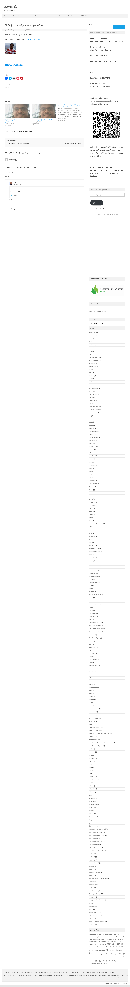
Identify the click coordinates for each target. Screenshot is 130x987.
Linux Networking (94, 570)
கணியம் (10, 7)
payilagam (92, 644)
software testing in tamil (96, 950)
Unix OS (91, 761)
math (90, 585)
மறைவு (91, 903)
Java (90, 533)
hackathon (92, 502)
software (91, 715)
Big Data (91, 375)
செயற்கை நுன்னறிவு (94, 872)
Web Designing (93, 779)
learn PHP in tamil (93, 944)
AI (89, 341)
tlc (90, 953)
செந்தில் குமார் (93, 869)
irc (90, 530)
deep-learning (93, 939)
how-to (91, 508)
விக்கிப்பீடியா (92, 918)
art (90, 354)
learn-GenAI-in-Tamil (94, 551)
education (92, 453)
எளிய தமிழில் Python (94, 844)
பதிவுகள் (52, 15)
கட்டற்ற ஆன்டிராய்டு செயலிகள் (97, 850)
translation (92, 758)
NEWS (91, 619)
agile (90, 338)
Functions (92, 486)
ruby (90, 678)
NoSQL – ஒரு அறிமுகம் (13, 65)
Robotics (91, 671)
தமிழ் (98, 960)
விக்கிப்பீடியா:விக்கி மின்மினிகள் (97, 921)
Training (91, 755)
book (90, 378)
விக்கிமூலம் (92, 924)
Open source (117, 944)
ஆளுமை (91, 819)
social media (92, 712)
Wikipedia (95, 954)
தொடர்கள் (92, 963)
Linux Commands (94, 567)
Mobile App (92, 601)
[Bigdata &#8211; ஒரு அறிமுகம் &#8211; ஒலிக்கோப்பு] (44, 111)
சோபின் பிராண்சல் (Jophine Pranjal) (98, 878)
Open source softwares (95, 631)
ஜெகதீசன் (92, 881)
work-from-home (94, 804)
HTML (91, 511)
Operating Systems (94, 641)
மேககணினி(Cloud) (94, 912)
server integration (94, 708)
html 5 (91, 514)
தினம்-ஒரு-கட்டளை (108, 960)
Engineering (92, 465)
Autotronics (92, 366)
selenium (91, 699)
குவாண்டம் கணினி (94, 863)
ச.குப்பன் (91, 866)
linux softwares (93, 576)
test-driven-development (96, 746)
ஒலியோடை (60, 15)
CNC (90, 403)
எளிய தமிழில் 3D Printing (95, 832)
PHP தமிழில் (92, 653)
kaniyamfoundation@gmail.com (102, 101)
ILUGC (90, 520)
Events (91, 471)
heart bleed (92, 505)
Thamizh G (119, 950)
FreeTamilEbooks (94, 483)
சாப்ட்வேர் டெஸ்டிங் (110, 957)
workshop (92, 807)
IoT (90, 527)
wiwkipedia (92, 798)
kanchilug (91, 545)
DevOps (91, 434)
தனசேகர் (91, 887)
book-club (92, 382)
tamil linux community (95, 727)
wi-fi (90, 782)
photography (92, 647)
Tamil (90, 724)
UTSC (90, 764)
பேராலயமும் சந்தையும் (94, 893)
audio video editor (94, 360)
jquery (91, 542)
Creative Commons (94, 409)
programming (93, 659)
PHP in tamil (92, 946)
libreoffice (92, 557)
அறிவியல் (91, 813)
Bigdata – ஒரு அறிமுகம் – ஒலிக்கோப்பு (42, 120)
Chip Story (92, 400)
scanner (91, 681)
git (90, 496)
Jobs (90, 539)
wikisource (92, 792)
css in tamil (92, 419)
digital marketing (93, 437)
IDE (90, 517)
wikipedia (91, 789)
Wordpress (101, 954)
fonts (90, 477)
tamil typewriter (93, 739)
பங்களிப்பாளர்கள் (93, 890)
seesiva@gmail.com (32, 39)
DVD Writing (92, 446)
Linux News (92, 573)
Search (119, 27)
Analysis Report (93, 345)
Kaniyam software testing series (114, 941)
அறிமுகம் (6, 15)
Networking (92, 616)
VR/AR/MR (92, 776)
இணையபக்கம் (93, 823)
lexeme (91, 554)
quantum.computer (94, 665)
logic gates (103, 944)
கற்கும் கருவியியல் (93, 860)
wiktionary (92, 795)
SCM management (94, 687)
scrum (91, 693)
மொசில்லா (105, 963)
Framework (92, 480)
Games (91, 490)
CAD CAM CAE (93, 394)
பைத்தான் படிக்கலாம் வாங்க (96, 900)
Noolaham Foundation (95, 625)
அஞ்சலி (91, 810)
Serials (91, 702)
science (91, 684)
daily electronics (119, 937)
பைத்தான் (91, 897)
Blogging (97, 937)
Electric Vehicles (93, 456)
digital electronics (103, 939)
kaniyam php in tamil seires (98, 941)
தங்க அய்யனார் (93, 884)
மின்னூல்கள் (29, 15)
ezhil (90, 474)
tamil (30, 131)
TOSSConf (92, 752)
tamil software (93, 736)
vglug (90, 767)
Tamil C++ (112, 950)
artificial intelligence (94, 357)
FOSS (121, 939)
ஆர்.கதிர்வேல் (92, 816)
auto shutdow (93, 363)
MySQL (91, 610)
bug (90, 385)
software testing (93, 718)
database (91, 428)
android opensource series (102, 934)
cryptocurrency (93, 412)
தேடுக (91, 24)
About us (84, 15)
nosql (20, 131)
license (91, 560)
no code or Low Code (95, 622)
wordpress (92, 801)
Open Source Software (95, 628)
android (91, 348)
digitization (92, 440)
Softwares (92, 721)
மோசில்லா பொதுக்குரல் (95, 915)
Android (91, 934)
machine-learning (94, 582)
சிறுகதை (117, 957)
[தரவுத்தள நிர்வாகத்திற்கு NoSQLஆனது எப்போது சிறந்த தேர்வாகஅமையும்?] (71, 112)
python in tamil (115, 946)
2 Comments (81, 30)
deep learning (93, 431)
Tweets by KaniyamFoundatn (97, 311)
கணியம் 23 (92, 857)
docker (91, 443)
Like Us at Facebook (96, 304)
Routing (91, 675)
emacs (91, 462)
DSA (109, 939)
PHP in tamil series (100, 946)
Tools (90, 749)
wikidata (91, 786)
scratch (91, 690)
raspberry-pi (92, 668)
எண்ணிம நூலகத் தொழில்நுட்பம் (97, 829)
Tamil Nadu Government (96, 730)
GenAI (90, 493)
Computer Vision (93, 406)
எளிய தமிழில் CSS (93, 838)
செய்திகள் (92, 875)
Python (91, 662)
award (91, 369)
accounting (92, 335)
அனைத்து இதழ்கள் (17, 15)
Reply (6, 176)
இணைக (96, 203)
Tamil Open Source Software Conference (100, 733)
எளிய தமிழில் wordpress (112, 954)
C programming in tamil (106, 937)
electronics (115, 939)
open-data (92, 634)
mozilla (91, 607)
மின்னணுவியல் (93, 906)
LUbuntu (91, 579)
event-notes (92, 468)
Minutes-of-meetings (95, 594)
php (90, 650)
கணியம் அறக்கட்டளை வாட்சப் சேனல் (107, 214)
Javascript (92, 536)
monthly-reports (93, 604)
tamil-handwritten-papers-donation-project (101, 742)
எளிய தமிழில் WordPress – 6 (73, 143)
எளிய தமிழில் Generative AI (96, 841)
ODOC (108, 944)
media (91, 588)
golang (91, 499)
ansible (91, 351)
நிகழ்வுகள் (37, 15)
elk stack (91, 459)
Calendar (91, 397)
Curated (91, 422)
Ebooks (91, 449)
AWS (90, 372)
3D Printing (92, 332)
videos (91, 770)
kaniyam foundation (94, 548)
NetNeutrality (93, 613)
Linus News (92, 564)
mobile (91, 597)
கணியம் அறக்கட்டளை (72, 15)
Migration (92, 591)
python (107, 946)
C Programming (93, 388)
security (91, 696)
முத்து (90, 909)
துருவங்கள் (118, 960)
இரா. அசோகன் (93, 826)
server (91, 705)
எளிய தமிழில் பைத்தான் (95, 847)
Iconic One (106, 983)
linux (99, 944)
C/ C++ (91, 391)
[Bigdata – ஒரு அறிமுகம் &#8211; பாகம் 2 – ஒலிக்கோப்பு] (17, 111)
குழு (45, 15)
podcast (13, 131)
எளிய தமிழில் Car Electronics (96, 835)
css (90, 416)
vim (90, 773)
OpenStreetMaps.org (95, 638)
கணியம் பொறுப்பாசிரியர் (13, 30)
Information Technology (95, 523)
